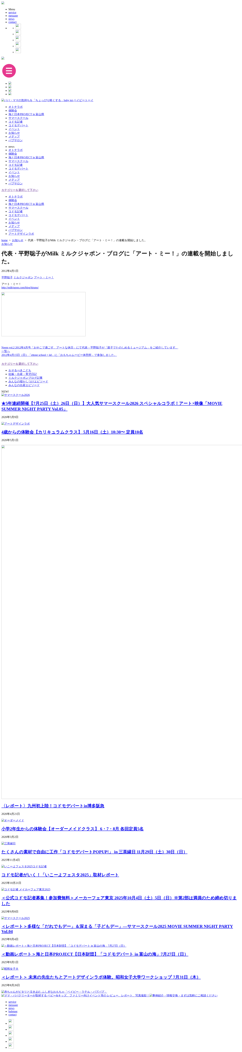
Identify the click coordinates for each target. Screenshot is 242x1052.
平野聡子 (7, 277)
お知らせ (14, 132)
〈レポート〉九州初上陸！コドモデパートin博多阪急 (52, 806)
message (13, 15)
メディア (14, 136)
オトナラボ (16, 106)
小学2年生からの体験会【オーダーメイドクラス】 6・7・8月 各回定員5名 (72, 829)
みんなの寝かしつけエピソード (28, 381)
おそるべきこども (20, 370)
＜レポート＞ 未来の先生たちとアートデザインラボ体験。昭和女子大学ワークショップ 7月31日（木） (101, 977)
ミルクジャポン (23, 277)
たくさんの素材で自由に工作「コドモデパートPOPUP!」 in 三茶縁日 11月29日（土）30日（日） (94, 852)
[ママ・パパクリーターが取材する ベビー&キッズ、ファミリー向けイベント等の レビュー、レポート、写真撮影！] (75, 995)
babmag (13, 1011)
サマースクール (18, 117)
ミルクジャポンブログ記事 (26, 377)
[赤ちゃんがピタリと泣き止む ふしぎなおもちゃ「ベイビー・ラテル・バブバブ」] (54, 991)
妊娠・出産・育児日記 (23, 374)
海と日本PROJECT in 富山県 (26, 114)
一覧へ (5, 351)
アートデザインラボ (21, 233)
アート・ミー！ (44, 277)
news (11, 18)
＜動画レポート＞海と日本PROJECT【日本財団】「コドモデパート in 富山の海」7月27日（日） (94, 954)
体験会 (13, 110)
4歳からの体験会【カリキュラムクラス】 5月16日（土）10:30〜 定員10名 (72, 432)
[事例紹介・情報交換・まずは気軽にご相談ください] (184, 995)
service (12, 12)
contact (12, 22)
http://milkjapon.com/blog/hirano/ (20, 287)
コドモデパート (18, 125)
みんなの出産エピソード (24, 385)
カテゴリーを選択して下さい (19, 189)
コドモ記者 (16, 121)
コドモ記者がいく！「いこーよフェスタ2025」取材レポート (60, 875)
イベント (14, 129)
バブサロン (16, 140)
